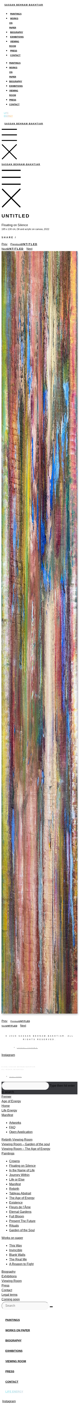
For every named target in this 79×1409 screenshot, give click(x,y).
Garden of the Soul (22, 1230)
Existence (16, 1202)
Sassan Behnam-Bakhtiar (23, 5)
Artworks (15, 1122)
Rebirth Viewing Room (17, 1139)
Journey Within (19, 1175)
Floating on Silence (22, 1165)
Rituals (14, 1225)
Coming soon (11, 1299)
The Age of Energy (22, 1198)
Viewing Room (12, 1280)
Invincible (15, 1250)
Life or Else (17, 1179)
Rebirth (14, 1188)
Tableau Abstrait (20, 1193)
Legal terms (9, 1294)
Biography (16, 32)
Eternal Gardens (20, 1211)
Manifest (7, 1115)
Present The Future (22, 1221)
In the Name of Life (22, 1170)
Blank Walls (17, 1254)
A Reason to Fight (21, 1264)
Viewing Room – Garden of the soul (26, 1144)
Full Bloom (16, 1216)
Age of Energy (11, 1101)
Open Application (21, 1132)
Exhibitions (17, 37)
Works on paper (12, 1237)
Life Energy (9, 1110)
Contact (15, 55)
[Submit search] (51, 1306)
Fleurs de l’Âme (20, 1207)
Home (6, 1105)
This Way (15, 1245)
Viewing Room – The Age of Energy (26, 1148)
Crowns (14, 1161)
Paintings (15, 14)
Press (13, 51)
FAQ (12, 1127)
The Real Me (18, 1259)
